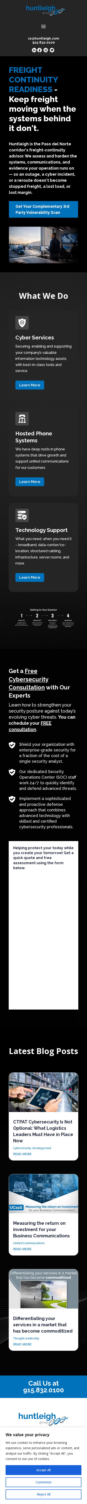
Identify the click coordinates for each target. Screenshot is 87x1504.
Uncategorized (41, 1148)
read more (22, 1154)
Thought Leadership (26, 1338)
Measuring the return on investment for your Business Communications (41, 1229)
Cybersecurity (22, 1148)
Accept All (43, 1470)
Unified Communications (29, 1243)
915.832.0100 (43, 1390)
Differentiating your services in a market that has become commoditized (42, 1325)
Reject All (43, 1494)
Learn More (29, 385)
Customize (44, 1482)
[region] (43, 1465)
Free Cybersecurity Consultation (28, 679)
